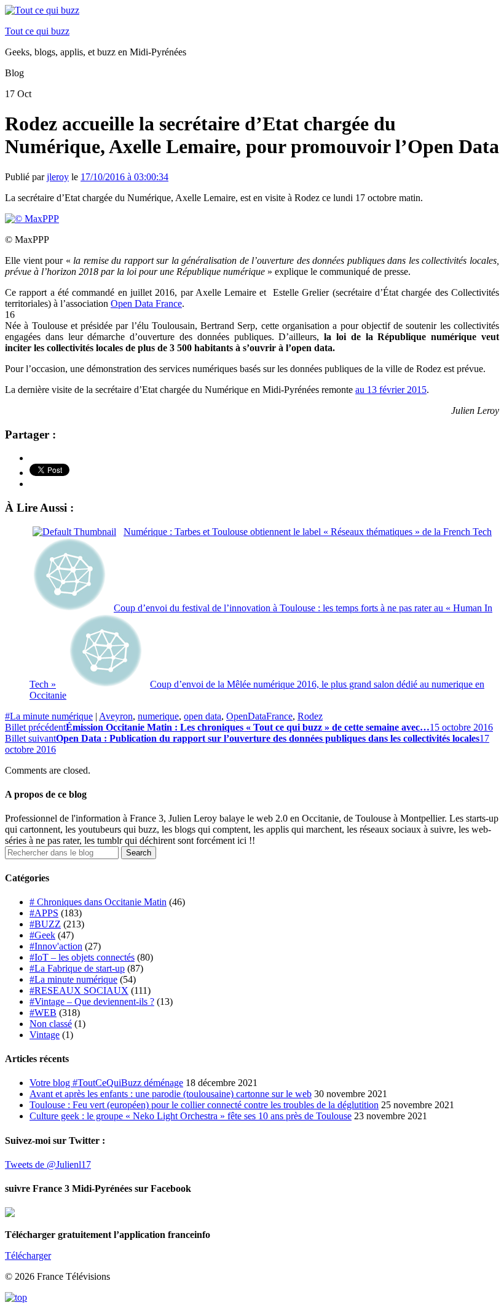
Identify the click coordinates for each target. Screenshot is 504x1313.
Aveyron (116, 716)
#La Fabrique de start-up (77, 968)
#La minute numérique (49, 716)
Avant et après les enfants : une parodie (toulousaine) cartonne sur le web (171, 1094)
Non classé (51, 1023)
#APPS (44, 913)
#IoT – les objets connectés (82, 957)
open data (202, 716)
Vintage (45, 1034)
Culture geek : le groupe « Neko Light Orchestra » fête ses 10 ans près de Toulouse (191, 1116)
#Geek (42, 935)
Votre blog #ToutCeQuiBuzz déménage (106, 1082)
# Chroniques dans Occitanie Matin (98, 902)
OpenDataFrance (259, 716)
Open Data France (146, 303)
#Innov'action (56, 946)
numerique (158, 716)
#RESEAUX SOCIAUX (79, 990)
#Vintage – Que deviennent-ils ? (92, 1001)
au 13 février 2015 (391, 389)
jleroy (58, 177)
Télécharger (28, 1255)
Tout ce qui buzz (37, 31)
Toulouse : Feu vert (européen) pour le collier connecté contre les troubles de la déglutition (204, 1105)
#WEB (43, 1012)
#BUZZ (45, 924)
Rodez (310, 716)
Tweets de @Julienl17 (48, 1164)
